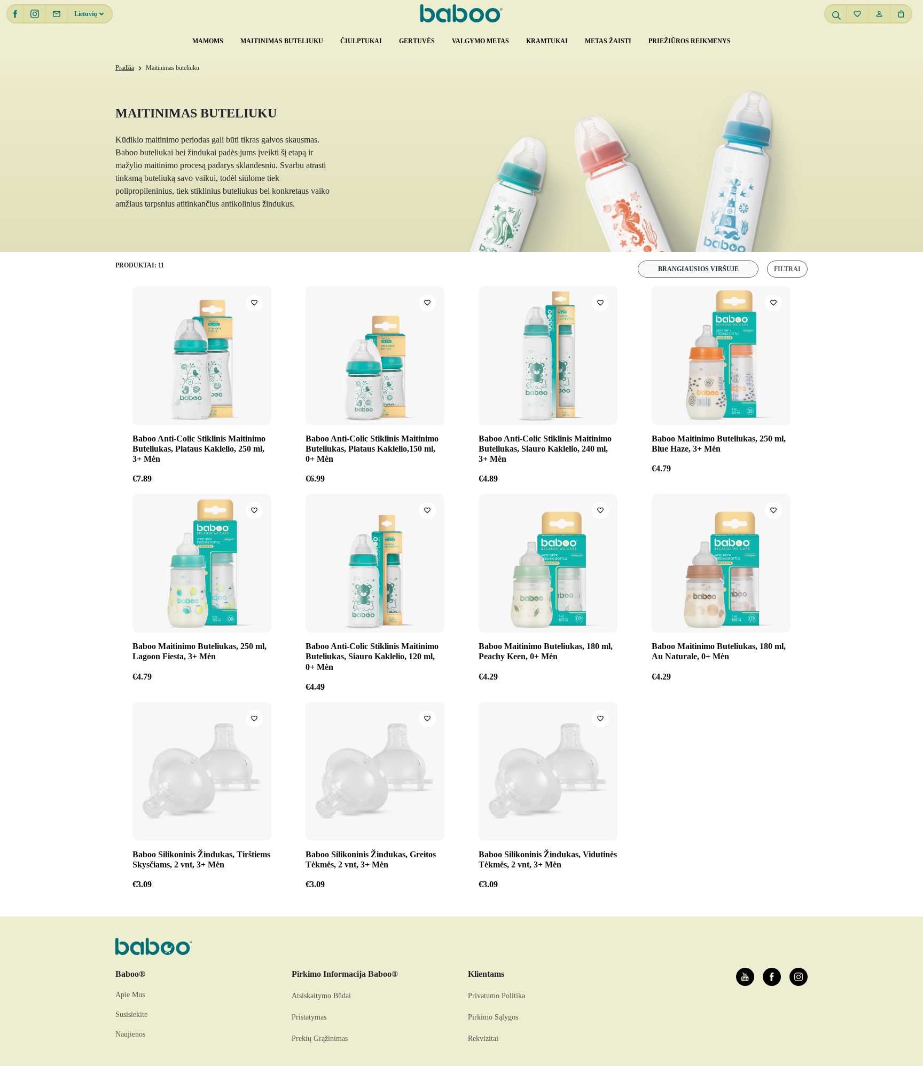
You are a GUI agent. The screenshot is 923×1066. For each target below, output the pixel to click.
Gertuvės (417, 41)
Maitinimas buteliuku (281, 41)
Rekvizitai (483, 1039)
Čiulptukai (361, 41)
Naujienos (130, 1034)
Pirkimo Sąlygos (493, 1017)
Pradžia (124, 68)
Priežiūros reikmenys (689, 41)
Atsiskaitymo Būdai (321, 996)
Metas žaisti (608, 41)
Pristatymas (309, 1017)
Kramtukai (547, 41)
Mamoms (207, 41)
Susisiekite (131, 1014)
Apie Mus (130, 995)
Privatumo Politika (496, 996)
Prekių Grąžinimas (320, 1039)
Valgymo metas (480, 41)
